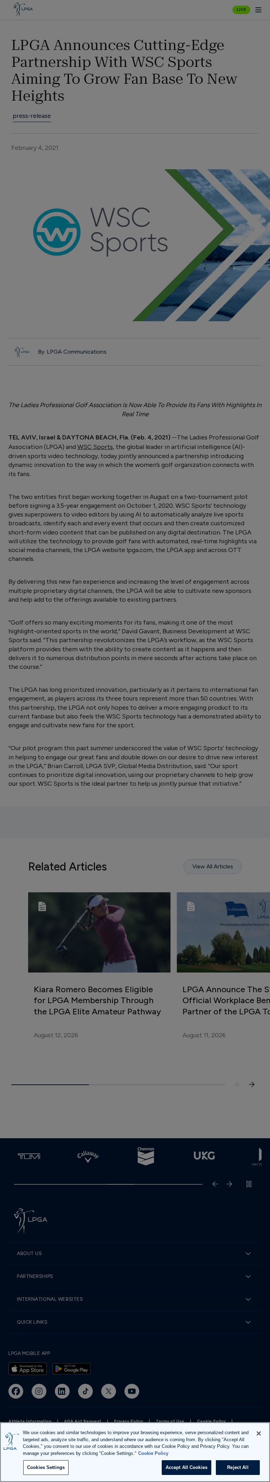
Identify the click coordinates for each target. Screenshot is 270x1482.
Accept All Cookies (186, 1467)
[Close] (258, 1433)
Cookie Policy (153, 1453)
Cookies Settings (46, 1467)
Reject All (237, 1467)
